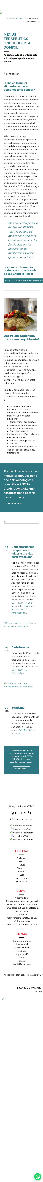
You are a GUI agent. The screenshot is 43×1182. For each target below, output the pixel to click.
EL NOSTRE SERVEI (16, 18)
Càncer (22, 961)
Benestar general (22, 941)
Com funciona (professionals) (22, 918)
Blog (22, 875)
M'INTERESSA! (14, 504)
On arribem (22, 911)
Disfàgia (22, 957)
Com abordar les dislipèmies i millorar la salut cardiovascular (22, 552)
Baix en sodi (22, 944)
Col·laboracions (22, 921)
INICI (7, 18)
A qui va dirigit (22, 898)
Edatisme (18, 707)
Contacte (22, 881)
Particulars (22, 858)
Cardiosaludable (22, 947)
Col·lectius (22, 868)
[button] (37, 1176)
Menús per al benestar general (22, 901)
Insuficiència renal (22, 964)
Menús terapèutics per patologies (22, 908)
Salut (22, 865)
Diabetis (22, 951)
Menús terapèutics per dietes (22, 904)
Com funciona (22, 914)
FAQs (22, 871)
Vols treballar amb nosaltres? (22, 924)
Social (22, 861)
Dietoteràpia (20, 647)
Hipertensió (22, 954)
